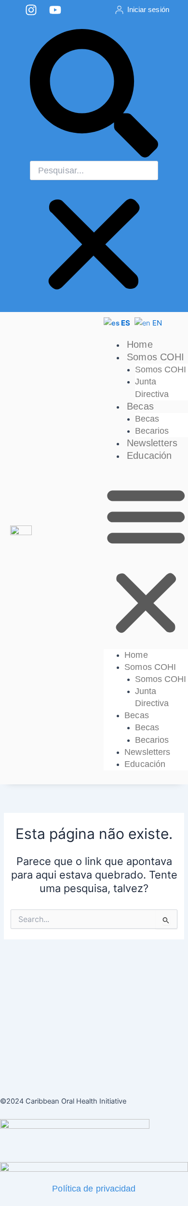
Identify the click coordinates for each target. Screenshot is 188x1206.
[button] (94, 95)
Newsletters (152, 443)
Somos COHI (155, 357)
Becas (140, 406)
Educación (149, 455)
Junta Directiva (152, 387)
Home (139, 344)
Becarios (152, 431)
